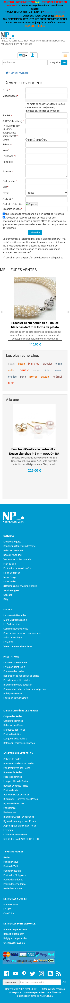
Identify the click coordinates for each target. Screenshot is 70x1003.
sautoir (45, 376)
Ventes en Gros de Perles (16, 794)
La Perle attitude (12, 624)
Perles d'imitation (12, 734)
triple (11, 383)
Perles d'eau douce (13, 879)
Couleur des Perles (13, 720)
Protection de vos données (17, 568)
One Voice (8, 913)
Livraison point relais (14, 667)
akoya (11, 363)
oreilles (12, 376)
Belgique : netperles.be (15, 938)
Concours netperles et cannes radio (21, 633)
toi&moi (57, 376)
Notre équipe (10, 577)
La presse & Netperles (14, 615)
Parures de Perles (12, 776)
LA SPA (7, 909)
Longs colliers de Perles (15, 781)
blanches (33, 363)
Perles (6, 857)
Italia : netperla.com (13, 934)
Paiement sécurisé (13, 550)
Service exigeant (11, 590)
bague (21, 363)
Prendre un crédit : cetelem (17, 680)
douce (36, 370)
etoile (47, 370)
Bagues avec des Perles (15, 785)
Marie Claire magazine (15, 619)
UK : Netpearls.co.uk (14, 942)
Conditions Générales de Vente (19, 546)
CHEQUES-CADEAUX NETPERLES (21, 839)
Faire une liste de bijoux (15, 698)
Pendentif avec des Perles (16, 768)
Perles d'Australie (12, 870)
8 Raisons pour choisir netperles (20, 586)
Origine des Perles (12, 716)
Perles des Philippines (14, 875)
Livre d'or (8, 642)
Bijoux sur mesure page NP (17, 684)
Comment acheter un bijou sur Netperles (24, 689)
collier (11, 370)
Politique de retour (13, 693)
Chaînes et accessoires (15, 834)
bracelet (47, 363)
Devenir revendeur (12, 555)
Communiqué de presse (15, 628)
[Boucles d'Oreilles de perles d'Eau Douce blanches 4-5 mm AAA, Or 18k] (34, 425)
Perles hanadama (12, 888)
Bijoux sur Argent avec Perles (18, 816)
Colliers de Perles (12, 759)
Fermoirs (8, 830)
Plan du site (9, 563)
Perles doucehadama (14, 884)
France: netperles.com (15, 929)
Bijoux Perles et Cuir (13, 803)
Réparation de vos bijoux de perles (21, 675)
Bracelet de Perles (12, 772)
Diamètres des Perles (14, 729)
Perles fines (9, 808)
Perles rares (9, 812)
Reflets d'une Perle (13, 725)
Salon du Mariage (12, 637)
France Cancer (11, 904)
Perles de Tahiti (11, 866)
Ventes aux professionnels (17, 559)
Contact (7, 595)
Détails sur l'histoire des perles (19, 743)
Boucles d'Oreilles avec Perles (18, 763)
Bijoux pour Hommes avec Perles (20, 799)
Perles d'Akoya (11, 861)
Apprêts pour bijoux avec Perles (19, 825)
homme (58, 370)
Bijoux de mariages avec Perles (19, 821)
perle (23, 376)
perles (33, 376)
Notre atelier (9, 581)
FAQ (5, 599)
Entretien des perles (13, 671)
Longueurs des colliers (15, 738)
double (24, 370)
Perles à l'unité (10, 790)
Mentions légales (12, 541)
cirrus (58, 363)
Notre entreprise (11, 572)
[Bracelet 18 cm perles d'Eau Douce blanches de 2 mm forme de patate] (35, 298)
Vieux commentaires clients (17, 646)
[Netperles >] (5, 73)
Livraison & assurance (15, 662)
